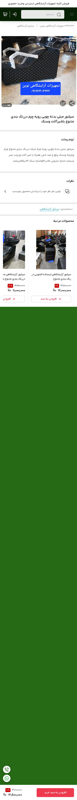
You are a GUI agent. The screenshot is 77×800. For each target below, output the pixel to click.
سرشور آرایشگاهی (25, 25)
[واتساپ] (6, 778)
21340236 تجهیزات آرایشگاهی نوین (57, 25)
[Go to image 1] (8, 105)
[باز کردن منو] (71, 14)
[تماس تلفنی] (6, 769)
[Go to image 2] (5, 105)
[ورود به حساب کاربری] (15, 14)
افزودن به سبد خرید (55, 792)
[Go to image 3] (3, 105)
